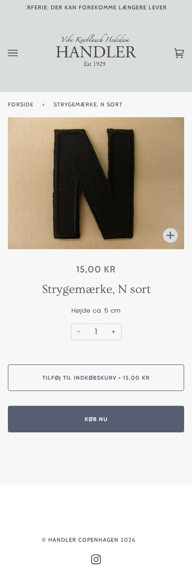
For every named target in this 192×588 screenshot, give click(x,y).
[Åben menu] (22, 53)
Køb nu (96, 419)
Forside (20, 104)
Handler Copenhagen (83, 539)
